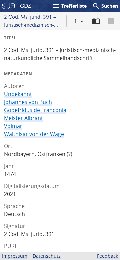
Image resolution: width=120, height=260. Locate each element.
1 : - (78, 21)
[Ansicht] (111, 21)
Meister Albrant (23, 118)
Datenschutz (47, 256)
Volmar (13, 126)
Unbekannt (18, 94)
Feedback (107, 256)
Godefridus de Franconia (35, 110)
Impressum (14, 256)
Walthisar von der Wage (34, 134)
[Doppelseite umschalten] (96, 21)
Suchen (105, 6)
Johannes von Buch (28, 102)
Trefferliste (69, 6)
